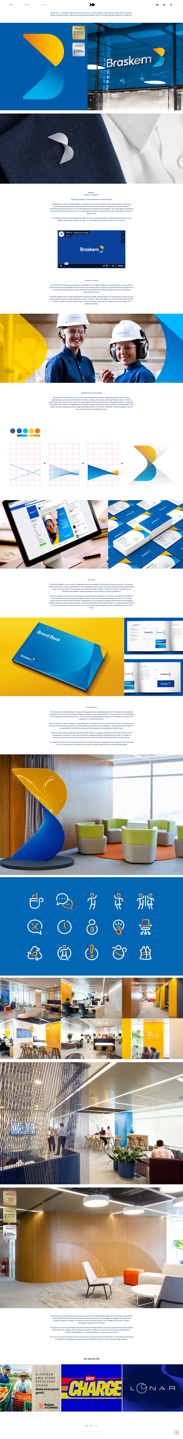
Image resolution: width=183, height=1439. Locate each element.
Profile (27, 5)
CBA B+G (56, 13)
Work (11, 5)
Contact (44, 5)
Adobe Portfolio (95, 1432)
